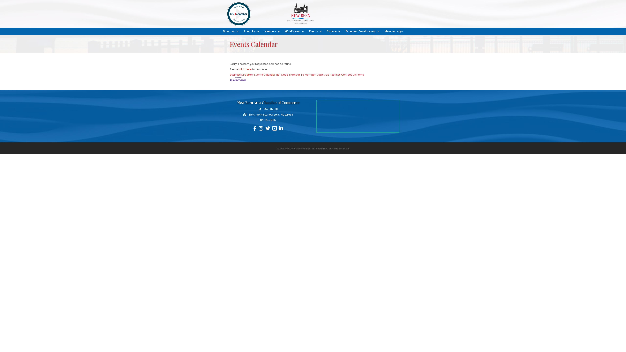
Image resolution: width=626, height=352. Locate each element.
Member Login (394, 31)
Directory (229, 31)
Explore (331, 31)
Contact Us (348, 75)
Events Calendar (264, 75)
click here (245, 69)
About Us (249, 31)
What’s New (292, 31)
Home (360, 75)
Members (270, 31)
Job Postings (332, 75)
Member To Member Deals (306, 75)
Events (313, 31)
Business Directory (241, 75)
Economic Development (360, 31)
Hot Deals (282, 75)
